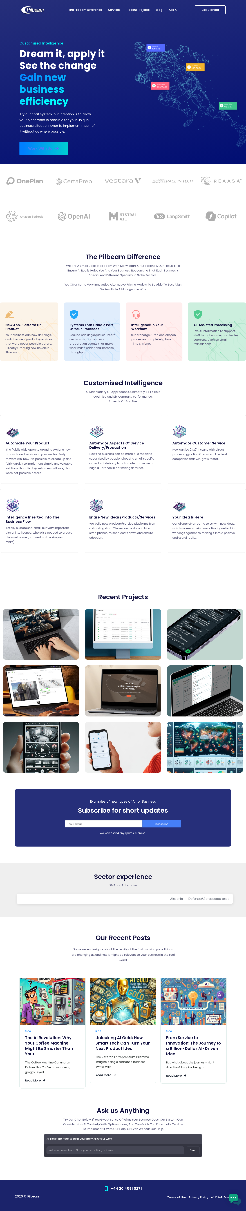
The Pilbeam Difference (85, 10)
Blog (159, 10)
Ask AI (173, 10)
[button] (43, 148)
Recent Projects (138, 10)
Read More (33, 1080)
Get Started (210, 10)
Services (114, 10)
